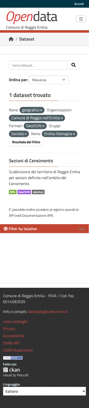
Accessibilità (13, 336)
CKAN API (11, 343)
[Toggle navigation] (81, 19)
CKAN (11, 369)
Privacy (9, 329)
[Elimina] (41, 110)
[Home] (11, 39)
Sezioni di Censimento (31, 160)
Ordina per (18, 80)
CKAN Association (18, 350)
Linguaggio (11, 384)
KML (13, 192)
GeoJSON (24, 192)
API (11, 215)
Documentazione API (37, 215)
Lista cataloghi (15, 321)
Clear (82, 228)
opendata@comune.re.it (48, 311)
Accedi (79, 3)
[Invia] (73, 65)
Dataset (26, 39)
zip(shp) (38, 192)
